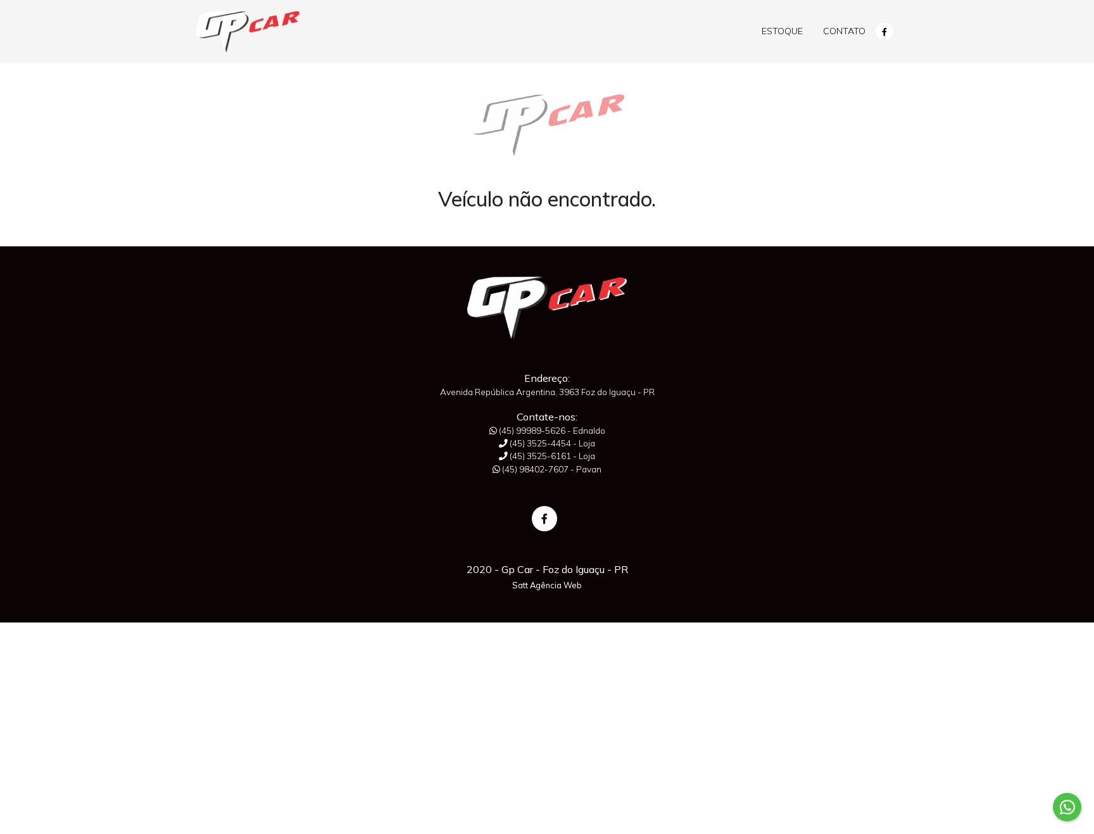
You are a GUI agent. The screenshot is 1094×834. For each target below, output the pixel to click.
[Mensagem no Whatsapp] (1067, 807)
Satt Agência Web (547, 585)
